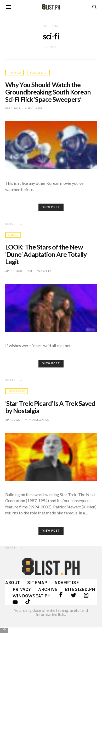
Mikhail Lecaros (37, 419)
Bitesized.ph (80, 589)
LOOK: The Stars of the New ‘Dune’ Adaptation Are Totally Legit (46, 254)
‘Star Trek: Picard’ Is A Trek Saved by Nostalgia (50, 406)
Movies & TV (38, 72)
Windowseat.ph (32, 595)
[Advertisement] (51, 687)
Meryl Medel (34, 108)
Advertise (66, 582)
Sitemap (37, 582)
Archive (47, 589)
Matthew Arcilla (39, 270)
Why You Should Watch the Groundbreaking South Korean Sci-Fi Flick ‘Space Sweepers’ (48, 92)
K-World (14, 72)
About (12, 582)
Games (13, 234)
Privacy (22, 589)
